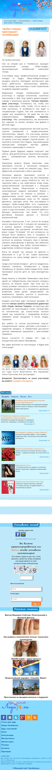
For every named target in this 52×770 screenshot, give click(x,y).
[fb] (4, 716)
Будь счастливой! (9, 728)
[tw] (16, 716)
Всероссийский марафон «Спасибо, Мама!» (26, 677)
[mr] (29, 716)
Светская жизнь (24, 21)
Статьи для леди (10, 21)
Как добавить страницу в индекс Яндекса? (31, 432)
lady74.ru (3, 760)
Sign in (36, 603)
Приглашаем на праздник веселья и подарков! (26, 697)
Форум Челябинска (9, 725)
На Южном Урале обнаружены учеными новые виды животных (30, 401)
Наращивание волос (23, 465)
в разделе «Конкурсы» (22, 381)
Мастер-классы (7, 738)
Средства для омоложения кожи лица (29, 482)
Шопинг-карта (7, 741)
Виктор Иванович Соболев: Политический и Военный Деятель (26, 616)
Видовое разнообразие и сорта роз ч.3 (30, 449)
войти (15, 550)
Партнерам (6, 751)
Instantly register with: (26, 530)
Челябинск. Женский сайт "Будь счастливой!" (19, 10)
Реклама (5, 745)
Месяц (23, 396)
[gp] (22, 716)
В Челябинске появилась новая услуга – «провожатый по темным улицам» (16, 417)
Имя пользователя (17, 583)
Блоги (4, 732)
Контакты (5, 748)
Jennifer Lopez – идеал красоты (26, 658)
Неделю (14, 396)
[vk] (10, 716)
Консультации (7, 735)
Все (29, 396)
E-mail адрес (14, 593)
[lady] (26, 708)
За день (5, 396)
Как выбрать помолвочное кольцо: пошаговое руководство (26, 638)
